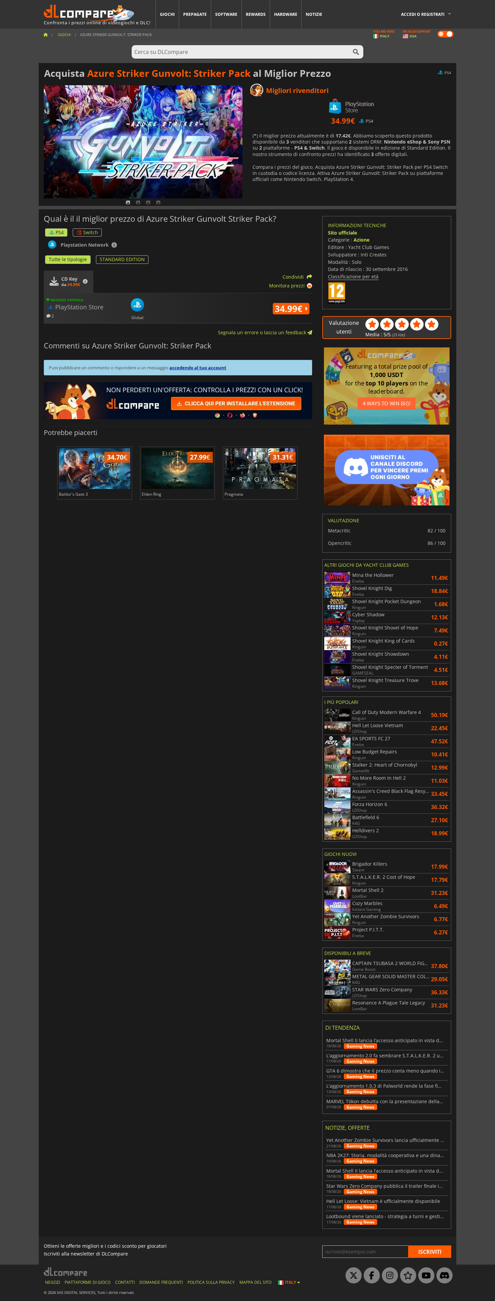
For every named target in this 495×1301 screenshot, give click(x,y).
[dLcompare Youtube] (424, 1275)
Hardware (285, 14)
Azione (361, 240)
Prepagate (195, 14)
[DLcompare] (66, 1271)
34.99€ (290, 308)
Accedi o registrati (422, 14)
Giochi (167, 14)
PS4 (60, 232)
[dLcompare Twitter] (351, 1275)
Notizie (314, 14)
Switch (90, 232)
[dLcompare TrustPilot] (406, 1275)
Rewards (256, 14)
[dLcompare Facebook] (370, 1275)
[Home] (45, 34)
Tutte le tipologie (68, 259)
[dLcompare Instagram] (388, 1275)
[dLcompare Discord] (442, 1275)
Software (226, 14)
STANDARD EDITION (122, 259)
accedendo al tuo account (197, 368)
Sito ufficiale (342, 232)
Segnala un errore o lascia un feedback (262, 332)
